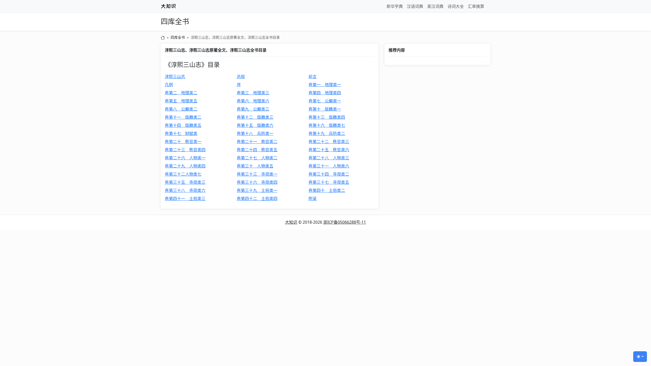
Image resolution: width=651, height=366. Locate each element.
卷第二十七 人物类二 (257, 158)
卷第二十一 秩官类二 (257, 141)
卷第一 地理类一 (324, 84)
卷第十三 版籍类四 (326, 117)
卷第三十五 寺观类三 (185, 182)
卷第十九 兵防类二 (326, 133)
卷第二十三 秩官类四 (185, 149)
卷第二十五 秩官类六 (328, 149)
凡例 (169, 84)
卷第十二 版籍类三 (255, 117)
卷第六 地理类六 (253, 101)
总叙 (241, 76)
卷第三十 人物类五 (255, 166)
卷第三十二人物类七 (183, 174)
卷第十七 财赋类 (181, 133)
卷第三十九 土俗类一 (257, 190)
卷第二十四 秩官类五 (257, 149)
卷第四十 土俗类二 (326, 190)
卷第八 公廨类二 (181, 109)
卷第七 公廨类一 (324, 101)
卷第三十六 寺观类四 (257, 182)
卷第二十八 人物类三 (328, 158)
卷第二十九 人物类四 (185, 166)
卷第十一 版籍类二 (183, 117)
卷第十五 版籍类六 (255, 125)
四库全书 (175, 22)
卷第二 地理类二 (181, 93)
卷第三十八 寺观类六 (185, 190)
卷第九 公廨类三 (253, 109)
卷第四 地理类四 (324, 93)
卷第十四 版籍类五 (183, 125)
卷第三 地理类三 (253, 93)
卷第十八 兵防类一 (255, 133)
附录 (312, 198)
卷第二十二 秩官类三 (328, 141)
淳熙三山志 (175, 76)
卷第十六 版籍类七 (326, 125)
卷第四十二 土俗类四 (257, 198)
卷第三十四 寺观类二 (328, 174)
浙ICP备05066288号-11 (344, 222)
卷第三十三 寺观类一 (257, 174)
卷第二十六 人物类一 (185, 158)
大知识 (291, 222)
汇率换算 (476, 6)
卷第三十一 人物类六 (328, 166)
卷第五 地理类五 (181, 101)
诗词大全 (456, 6)
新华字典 (395, 6)
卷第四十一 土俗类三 (185, 198)
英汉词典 (435, 6)
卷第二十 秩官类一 (183, 141)
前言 (312, 76)
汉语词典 (415, 6)
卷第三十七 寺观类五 (328, 182)
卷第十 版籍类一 (324, 109)
